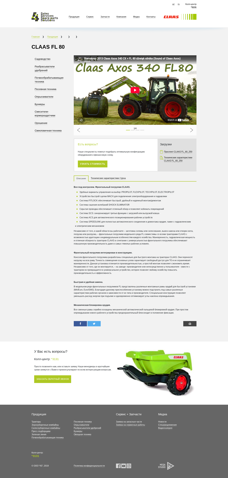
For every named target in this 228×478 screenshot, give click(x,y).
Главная (36, 37)
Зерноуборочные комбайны (45, 425)
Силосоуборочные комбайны (46, 428)
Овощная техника (82, 434)
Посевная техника (83, 422)
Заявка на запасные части (129, 422)
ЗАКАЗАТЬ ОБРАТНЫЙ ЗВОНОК (52, 379)
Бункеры (78, 431)
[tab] (81, 178)
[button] (79, 130)
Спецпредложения (167, 425)
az (173, 4)
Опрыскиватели (81, 425)
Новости (162, 422)
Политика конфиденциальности (89, 466)
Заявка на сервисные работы (130, 425)
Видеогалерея (165, 428)
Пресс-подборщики (41, 431)
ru (179, 4)
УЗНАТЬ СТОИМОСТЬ (92, 164)
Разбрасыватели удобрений (87, 428)
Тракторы (36, 422)
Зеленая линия (39, 434)
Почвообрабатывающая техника (48, 437)
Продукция (52, 37)
